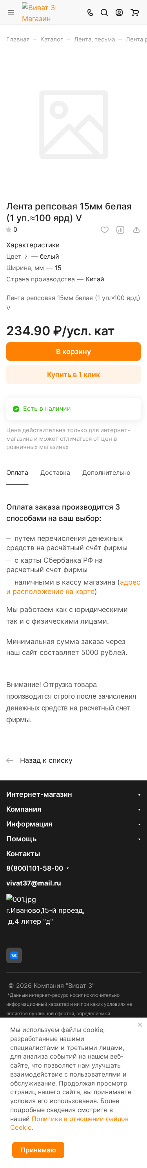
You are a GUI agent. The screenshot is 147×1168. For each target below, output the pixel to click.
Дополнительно (106, 472)
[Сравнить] (120, 230)
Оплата (17, 472)
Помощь (21, 839)
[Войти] (119, 12)
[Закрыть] (140, 1025)
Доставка (55, 472)
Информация (29, 824)
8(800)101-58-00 (34, 868)
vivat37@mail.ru (33, 883)
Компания (23, 809)
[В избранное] (105, 230)
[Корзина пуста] (135, 12)
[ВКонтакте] (14, 955)
